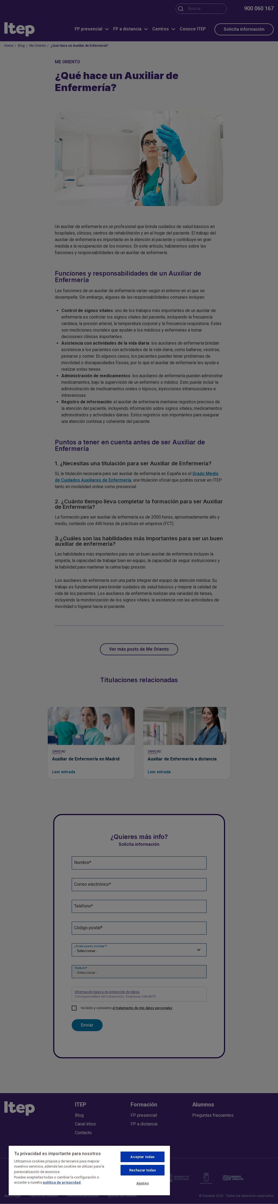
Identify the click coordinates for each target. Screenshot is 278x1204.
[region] (89, 1170)
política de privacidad (62, 1182)
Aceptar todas (142, 1157)
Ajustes (142, 1183)
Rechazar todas (142, 1170)
